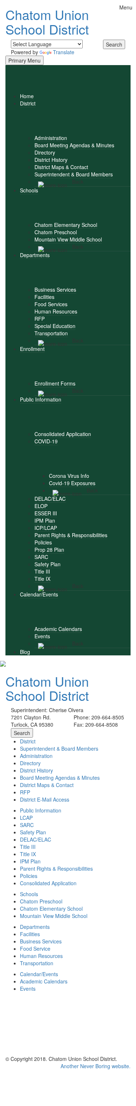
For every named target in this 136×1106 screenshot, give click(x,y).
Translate (63, 52)
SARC (41, 556)
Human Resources (55, 311)
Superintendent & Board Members (73, 174)
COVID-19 (46, 441)
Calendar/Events (39, 594)
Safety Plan (47, 564)
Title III (42, 571)
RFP (39, 318)
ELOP (41, 506)
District (28, 103)
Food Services (50, 304)
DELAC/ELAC (50, 498)
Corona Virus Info (69, 475)
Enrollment (32, 348)
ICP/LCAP (45, 527)
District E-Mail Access (44, 799)
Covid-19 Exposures (72, 483)
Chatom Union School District (47, 21)
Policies (43, 542)
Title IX (42, 578)
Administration (50, 137)
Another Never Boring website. (96, 1066)
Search (114, 44)
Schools (29, 190)
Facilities (44, 296)
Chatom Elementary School (65, 224)
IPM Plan (44, 520)
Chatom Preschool (55, 232)
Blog (25, 651)
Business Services (55, 289)
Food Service (35, 948)
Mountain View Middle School (68, 239)
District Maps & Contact (61, 167)
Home (27, 96)
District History (50, 159)
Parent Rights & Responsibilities (70, 535)
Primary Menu (24, 60)
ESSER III (45, 513)
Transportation (51, 333)
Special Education (54, 326)
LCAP (26, 817)
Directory (44, 152)
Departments (35, 255)
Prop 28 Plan (49, 549)
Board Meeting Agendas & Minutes (74, 145)
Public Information (40, 399)
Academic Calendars (58, 628)
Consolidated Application (62, 434)
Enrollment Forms (54, 383)
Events (42, 636)
